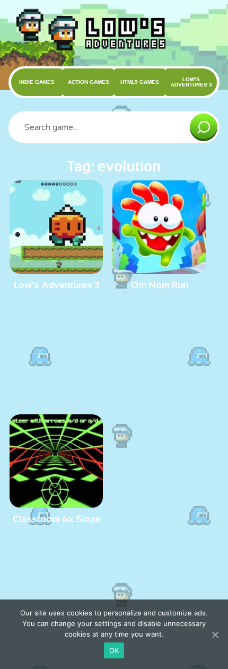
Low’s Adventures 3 (57, 285)
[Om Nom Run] (159, 269)
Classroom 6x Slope (57, 519)
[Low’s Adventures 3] (56, 269)
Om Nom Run (159, 285)
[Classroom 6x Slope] (56, 503)
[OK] (214, 634)
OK (114, 650)
